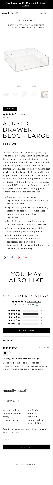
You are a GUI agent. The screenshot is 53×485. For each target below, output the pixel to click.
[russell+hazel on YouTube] (17, 401)
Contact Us (33, 417)
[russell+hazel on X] (14, 401)
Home (11, 25)
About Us (32, 413)
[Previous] (19, 87)
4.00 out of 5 (34, 301)
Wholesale (33, 410)
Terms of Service (11, 420)
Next (32, 20)
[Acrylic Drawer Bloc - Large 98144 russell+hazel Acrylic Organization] (26, 59)
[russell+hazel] (20, 13)
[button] (10, 114)
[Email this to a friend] (25, 257)
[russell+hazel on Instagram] (7, 401)
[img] (10, 348)
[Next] (34, 87)
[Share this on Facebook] (12, 257)
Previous (23, 20)
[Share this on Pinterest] (18, 257)
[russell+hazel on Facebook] (4, 401)
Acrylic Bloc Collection (31, 25)
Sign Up (26, 447)
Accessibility (34, 423)
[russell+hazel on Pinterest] (10, 401)
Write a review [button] (26, 330)
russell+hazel (30, 464)
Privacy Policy (35, 420)
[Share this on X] (5, 257)
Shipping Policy (11, 410)
